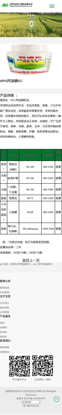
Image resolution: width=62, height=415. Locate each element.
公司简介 (4, 303)
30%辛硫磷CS (45, 264)
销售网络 (4, 347)
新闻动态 (4, 287)
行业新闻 (4, 292)
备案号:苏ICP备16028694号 (31, 398)
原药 (2, 323)
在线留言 (4, 352)
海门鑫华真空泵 (31, 405)
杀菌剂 (3, 327)
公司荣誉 (4, 312)
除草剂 (3, 336)
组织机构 (4, 307)
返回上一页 (31, 260)
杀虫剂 (3, 332)
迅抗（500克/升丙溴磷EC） (18, 264)
